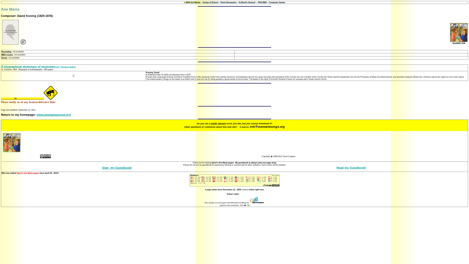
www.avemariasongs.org (53, 114)
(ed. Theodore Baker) (38, 67)
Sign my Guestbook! (117, 167)
